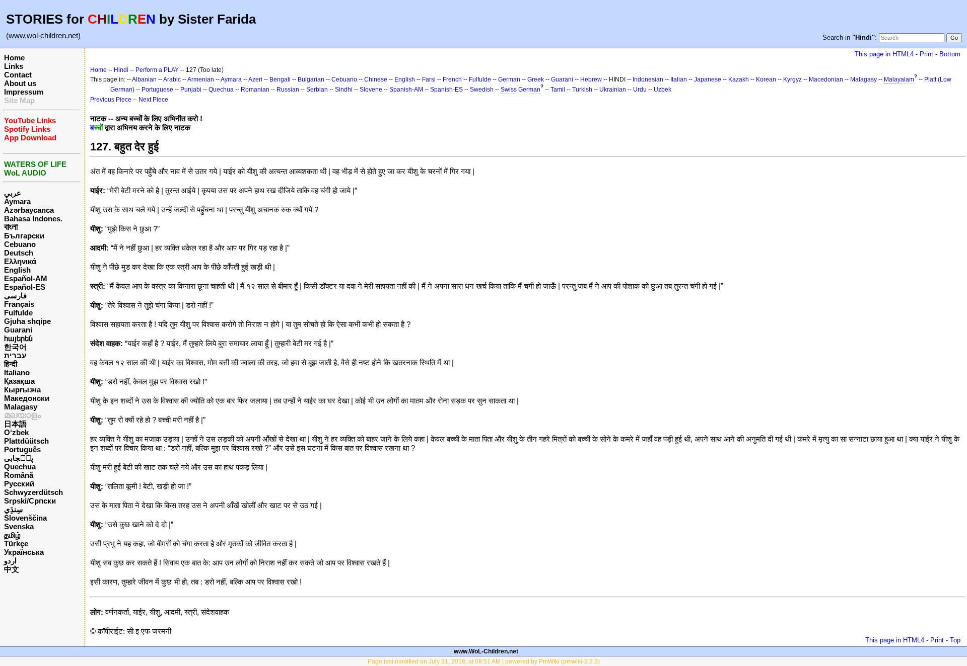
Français (19, 304)
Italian (678, 79)
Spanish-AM (406, 89)
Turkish (582, 89)
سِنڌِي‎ (13, 509)
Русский (19, 483)
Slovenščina (25, 518)
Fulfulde (18, 312)
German (509, 79)
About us (20, 83)
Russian (288, 89)
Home (14, 57)
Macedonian (826, 79)
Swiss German (520, 89)
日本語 (15, 424)
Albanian (144, 79)
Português (22, 449)
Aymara (17, 201)
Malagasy (20, 406)
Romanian (255, 89)
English (17, 270)
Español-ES (24, 287)
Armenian (200, 79)
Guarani (18, 329)
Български (24, 235)
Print (926, 54)
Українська (24, 552)
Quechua (20, 466)
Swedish (482, 89)
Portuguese (157, 89)
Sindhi (344, 89)
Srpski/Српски (30, 500)
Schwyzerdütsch (33, 492)
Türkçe (16, 543)
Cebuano (20, 244)
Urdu (640, 89)
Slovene (371, 89)
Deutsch (18, 252)
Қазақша (19, 381)
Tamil (557, 89)
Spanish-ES (446, 89)
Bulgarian (311, 79)
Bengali (280, 79)
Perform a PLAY (157, 69)
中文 (11, 569)
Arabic (172, 79)
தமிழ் (12, 535)
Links (13, 66)
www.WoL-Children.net (486, 651)
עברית (15, 355)
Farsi (429, 79)
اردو (10, 560)
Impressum (23, 92)
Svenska (19, 526)
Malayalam (899, 79)
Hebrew (591, 79)
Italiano (17, 372)
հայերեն (18, 338)
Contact (18, 74)
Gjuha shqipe (27, 321)
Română (18, 475)
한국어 (15, 347)
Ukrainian (612, 89)
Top (955, 640)
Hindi (121, 69)
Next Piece (153, 99)
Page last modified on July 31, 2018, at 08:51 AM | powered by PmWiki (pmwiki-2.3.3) (484, 661)
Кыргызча (22, 389)
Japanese (707, 79)
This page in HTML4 (884, 54)
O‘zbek (16, 432)
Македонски (26, 398)
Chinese (375, 79)
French (452, 79)
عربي (12, 193)
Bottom (949, 54)
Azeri (255, 79)
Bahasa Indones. (33, 218)
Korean (766, 79)
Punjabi (190, 89)
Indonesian (648, 79)
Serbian (317, 89)
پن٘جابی (18, 458)
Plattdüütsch (26, 441)
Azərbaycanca (29, 210)
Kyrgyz (792, 79)
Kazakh (738, 79)
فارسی (15, 295)
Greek (535, 79)
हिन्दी (10, 364)
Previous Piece (110, 99)
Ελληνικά (20, 261)
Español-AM (25, 278)
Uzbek (662, 89)
